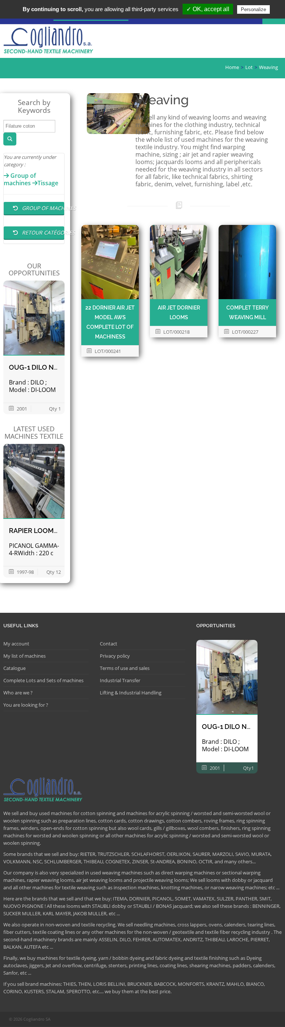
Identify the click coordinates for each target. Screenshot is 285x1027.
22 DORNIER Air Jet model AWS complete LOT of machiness (110, 322)
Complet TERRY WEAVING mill (247, 312)
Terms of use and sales (125, 668)
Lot (249, 67)
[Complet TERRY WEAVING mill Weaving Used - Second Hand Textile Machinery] (247, 262)
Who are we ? (18, 692)
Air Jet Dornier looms (179, 312)
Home (232, 67)
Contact (108, 643)
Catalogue (14, 668)
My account (16, 643)
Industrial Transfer (120, 680)
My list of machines (24, 655)
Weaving (268, 67)
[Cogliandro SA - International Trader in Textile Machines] (49, 41)
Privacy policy (115, 655)
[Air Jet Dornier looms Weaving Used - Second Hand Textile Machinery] (178, 262)
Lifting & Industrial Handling (130, 692)
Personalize (253, 9)
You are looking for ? (25, 704)
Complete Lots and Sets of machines (43, 680)
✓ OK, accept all (207, 9)
